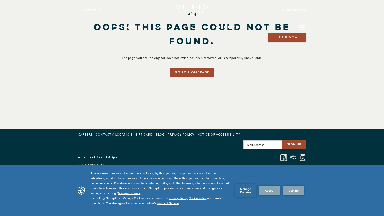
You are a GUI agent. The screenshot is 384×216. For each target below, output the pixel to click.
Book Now (287, 37)
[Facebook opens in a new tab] (283, 157)
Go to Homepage (192, 72)
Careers (85, 134)
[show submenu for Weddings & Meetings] (265, 27)
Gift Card (144, 134)
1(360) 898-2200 (295, 10)
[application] (192, 190)
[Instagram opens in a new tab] (303, 157)
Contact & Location (114, 134)
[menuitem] (130, 27)
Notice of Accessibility (218, 134)
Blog (160, 134)
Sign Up (294, 144)
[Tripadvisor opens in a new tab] (293, 157)
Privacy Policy (181, 134)
